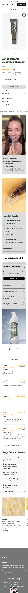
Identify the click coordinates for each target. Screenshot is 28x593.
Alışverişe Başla (21, 4)
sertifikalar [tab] (7, 249)
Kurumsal (4, 557)
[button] (22, 9)
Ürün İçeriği (5, 101)
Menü (3, 552)
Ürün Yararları (5, 93)
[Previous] (3, 31)
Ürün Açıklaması (6, 90)
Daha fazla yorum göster (13, 445)
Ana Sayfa (4, 52)
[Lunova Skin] (14, 9)
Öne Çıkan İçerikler (7, 98)
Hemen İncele (14, 278)
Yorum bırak (14, 359)
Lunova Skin (11, 582)
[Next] (24, 31)
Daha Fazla (5, 531)
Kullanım (4, 96)
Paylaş (6, 104)
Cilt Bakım (10, 52)
